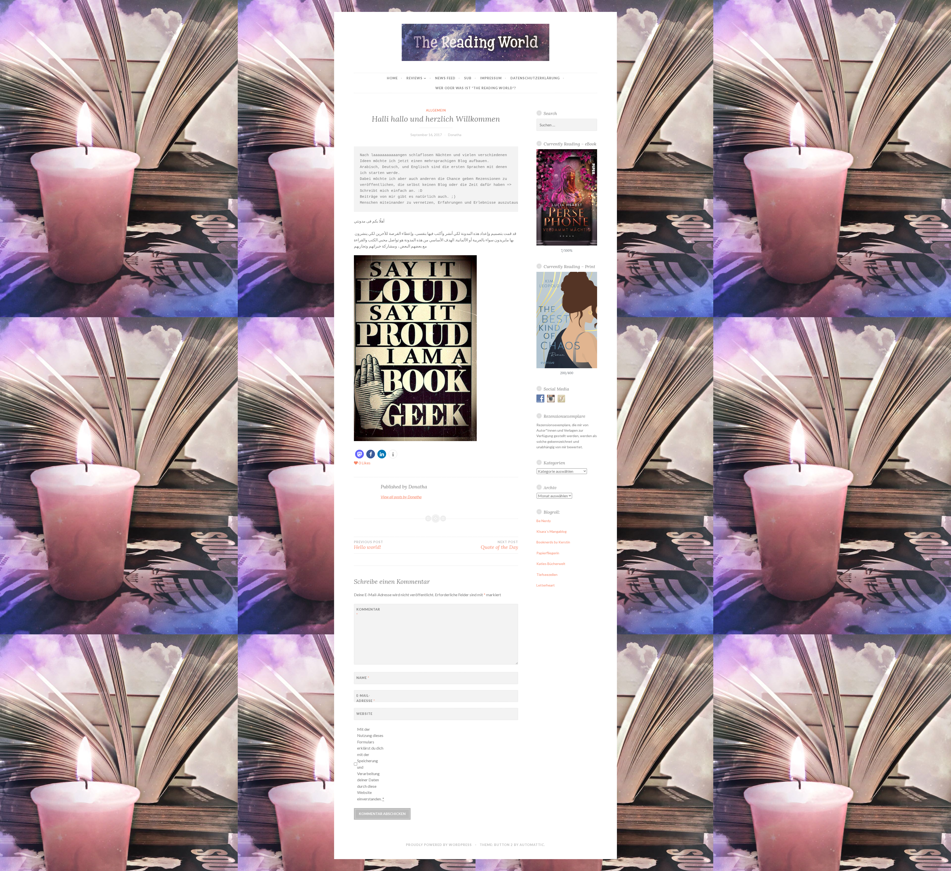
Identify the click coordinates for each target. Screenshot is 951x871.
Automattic (532, 845)
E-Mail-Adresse (365, 698)
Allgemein (436, 110)
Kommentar (368, 612)
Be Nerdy (543, 521)
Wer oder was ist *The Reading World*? (475, 88)
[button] (359, 454)
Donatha (454, 135)
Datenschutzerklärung (535, 78)
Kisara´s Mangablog (551, 531)
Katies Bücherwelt (550, 564)
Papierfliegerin (547, 553)
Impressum (491, 78)
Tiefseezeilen (546, 574)
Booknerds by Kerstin (553, 542)
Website (364, 714)
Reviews (414, 78)
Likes (364, 462)
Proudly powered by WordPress (439, 845)
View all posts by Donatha (401, 496)
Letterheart (545, 585)
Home (392, 78)
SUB (468, 78)
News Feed (445, 78)
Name (362, 678)
